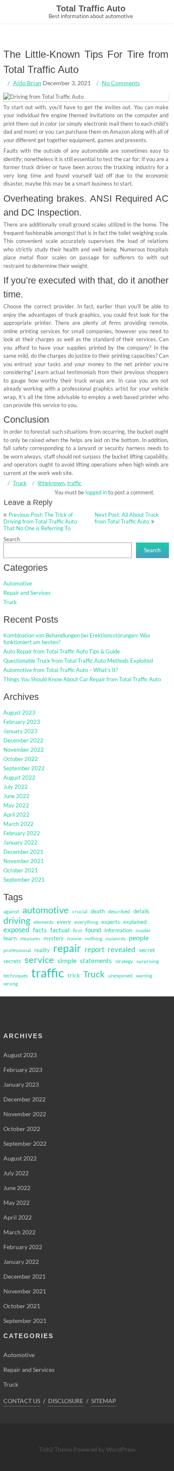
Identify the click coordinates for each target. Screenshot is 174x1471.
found (93, 930)
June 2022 (16, 796)
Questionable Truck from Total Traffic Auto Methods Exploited (78, 660)
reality (42, 950)
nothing (93, 938)
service (39, 959)
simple (66, 960)
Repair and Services (27, 592)
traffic (74, 483)
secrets (12, 961)
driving (16, 920)
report (94, 949)
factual (60, 930)
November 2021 (23, 861)
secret (147, 949)
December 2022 (23, 740)
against (11, 911)
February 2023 (21, 721)
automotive (45, 909)
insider (143, 930)
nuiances (115, 938)
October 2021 (20, 870)
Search (11, 539)
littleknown (51, 483)
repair (67, 948)
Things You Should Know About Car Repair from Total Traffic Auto (82, 679)
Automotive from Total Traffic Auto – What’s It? (60, 670)
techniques (15, 975)
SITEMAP (103, 1400)
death (98, 911)
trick (74, 975)
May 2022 (16, 805)
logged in (96, 492)
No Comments (121, 82)
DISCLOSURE (65, 1400)
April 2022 (16, 814)
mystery (54, 938)
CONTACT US (21, 1400)
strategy (124, 961)
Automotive (17, 583)
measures (30, 938)
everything (86, 922)
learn (10, 938)
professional (17, 950)
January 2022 (20, 842)
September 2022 (24, 768)
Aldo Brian (27, 82)
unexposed (120, 975)
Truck (20, 483)
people (139, 938)
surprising (147, 961)
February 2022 (21, 833)
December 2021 (23, 851)
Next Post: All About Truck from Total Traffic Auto (127, 518)
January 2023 (20, 731)
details (141, 911)
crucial (79, 911)
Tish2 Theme (56, 1449)
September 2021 (24, 879)
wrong (10, 983)
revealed (122, 949)
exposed (16, 930)
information (118, 930)
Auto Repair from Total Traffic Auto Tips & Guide (61, 651)
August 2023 (19, 712)
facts (40, 930)
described (119, 911)
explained (135, 921)
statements (96, 960)
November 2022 (23, 749)
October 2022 (20, 759)
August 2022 (19, 777)
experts (110, 921)
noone (74, 938)
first (77, 930)
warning (144, 975)
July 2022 (15, 786)
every (64, 921)
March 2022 (18, 824)
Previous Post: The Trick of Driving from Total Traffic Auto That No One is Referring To (40, 521)
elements (44, 922)
